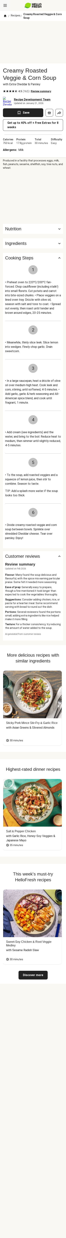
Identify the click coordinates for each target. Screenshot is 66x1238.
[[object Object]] (49, 113)
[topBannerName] (33, 27)
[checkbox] (4, 91)
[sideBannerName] (33, 196)
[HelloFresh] (33, 5)
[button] (33, 243)
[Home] (5, 16)
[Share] (59, 113)
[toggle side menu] (5, 5)
